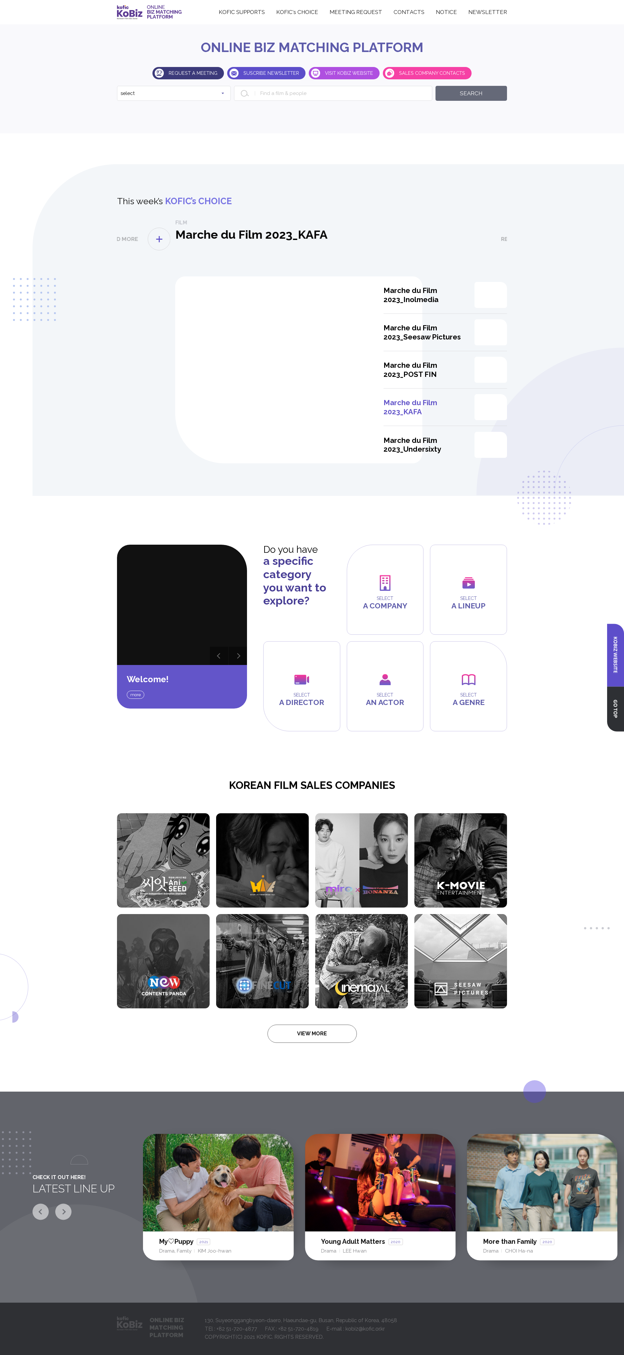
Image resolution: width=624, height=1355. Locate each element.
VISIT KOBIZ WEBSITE (349, 73)
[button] (219, 656)
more (135, 694)
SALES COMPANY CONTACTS (432, 73)
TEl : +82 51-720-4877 (231, 1329)
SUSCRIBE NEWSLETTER (271, 73)
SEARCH (471, 93)
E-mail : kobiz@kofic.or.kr (355, 1329)
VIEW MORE (312, 1033)
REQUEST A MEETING (193, 73)
